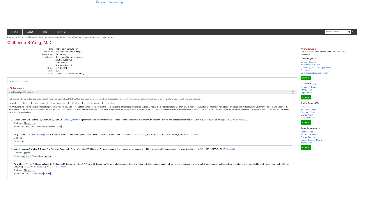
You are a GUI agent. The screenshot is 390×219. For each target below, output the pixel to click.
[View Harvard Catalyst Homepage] (110, 1)
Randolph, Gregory (309, 109)
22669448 (230, 149)
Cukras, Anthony (308, 137)
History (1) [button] (61, 32)
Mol (27, 127)
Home (15, 32)
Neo (28, 156)
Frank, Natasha (307, 117)
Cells (59, 127)
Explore (305, 77)
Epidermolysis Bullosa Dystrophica (316, 67)
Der (22, 141)
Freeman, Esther (308, 112)
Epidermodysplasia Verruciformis (315, 73)
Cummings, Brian (308, 87)
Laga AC (67, 120)
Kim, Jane (305, 107)
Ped (28, 174)
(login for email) (77, 73)
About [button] (30, 32)
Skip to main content (12, 3)
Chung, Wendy (307, 115)
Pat (33, 127)
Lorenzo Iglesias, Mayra (311, 140)
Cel (22, 127)
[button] (353, 32)
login (166, 99)
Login (10, 37)
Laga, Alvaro (306, 92)
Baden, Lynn (306, 143)
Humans (51, 127)
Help (45, 32)
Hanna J (76, 120)
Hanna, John (306, 90)
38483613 (243, 120)
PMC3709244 (60, 167)
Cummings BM (42, 134)
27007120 (195, 134)
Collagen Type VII (308, 62)
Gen (22, 156)
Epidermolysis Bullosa (310, 65)
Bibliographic (16, 88)
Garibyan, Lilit (307, 132)
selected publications (19, 81)
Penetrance (306, 70)
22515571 (41, 167)
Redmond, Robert (308, 134)
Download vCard (62, 73)
